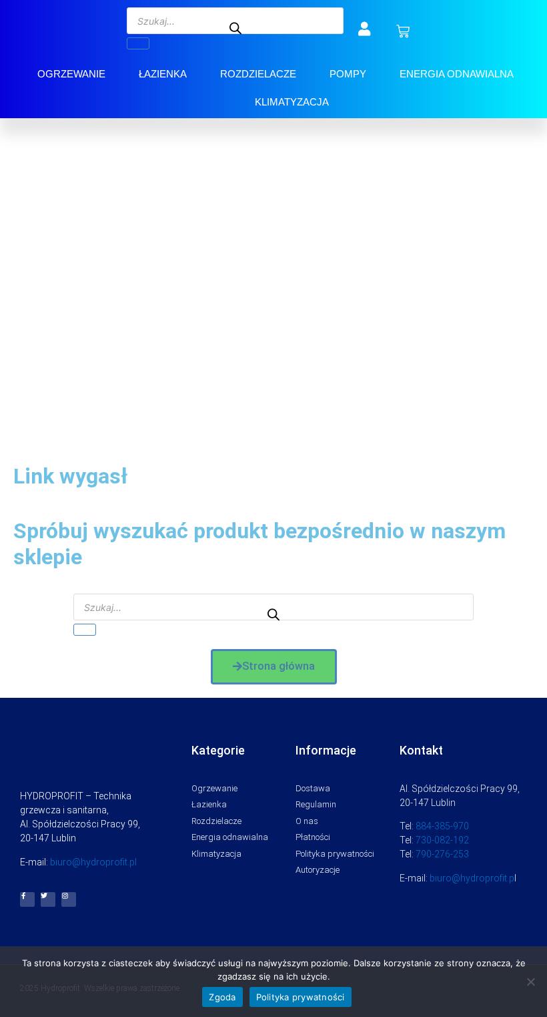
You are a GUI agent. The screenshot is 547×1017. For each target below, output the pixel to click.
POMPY (348, 73)
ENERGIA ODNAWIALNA (457, 73)
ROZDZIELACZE (258, 73)
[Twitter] (48, 899)
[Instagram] (68, 899)
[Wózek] (403, 31)
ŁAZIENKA (163, 73)
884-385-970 (442, 826)
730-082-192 (442, 840)
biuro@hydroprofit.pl (93, 862)
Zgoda (222, 997)
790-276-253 (442, 854)
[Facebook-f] (27, 899)
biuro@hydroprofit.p (472, 878)
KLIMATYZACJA (292, 102)
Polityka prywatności (300, 997)
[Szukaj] (138, 43)
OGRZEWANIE (71, 73)
